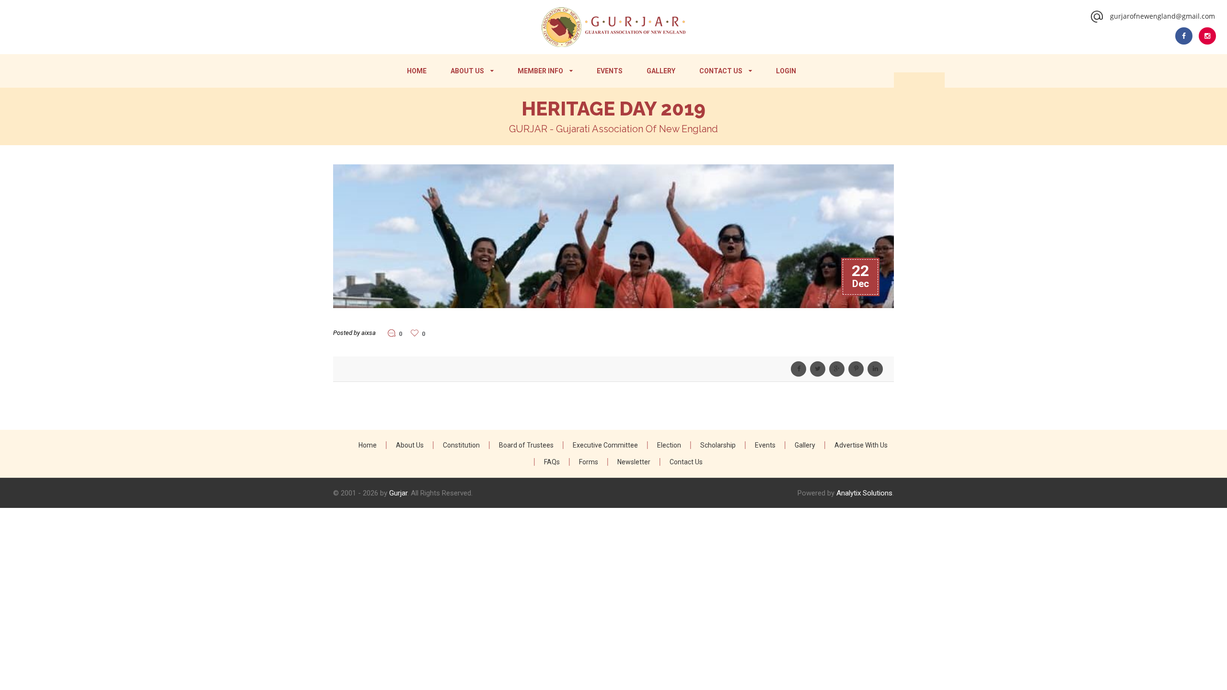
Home (417, 71)
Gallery (661, 71)
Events (610, 71)
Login (786, 71)
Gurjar (398, 493)
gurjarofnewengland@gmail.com (1162, 16)
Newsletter (633, 462)
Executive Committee (605, 445)
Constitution (461, 445)
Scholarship (718, 445)
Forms (588, 462)
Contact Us (720, 71)
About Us (467, 71)
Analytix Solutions (864, 493)
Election (669, 445)
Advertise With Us (861, 445)
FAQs (552, 462)
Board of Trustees (526, 445)
